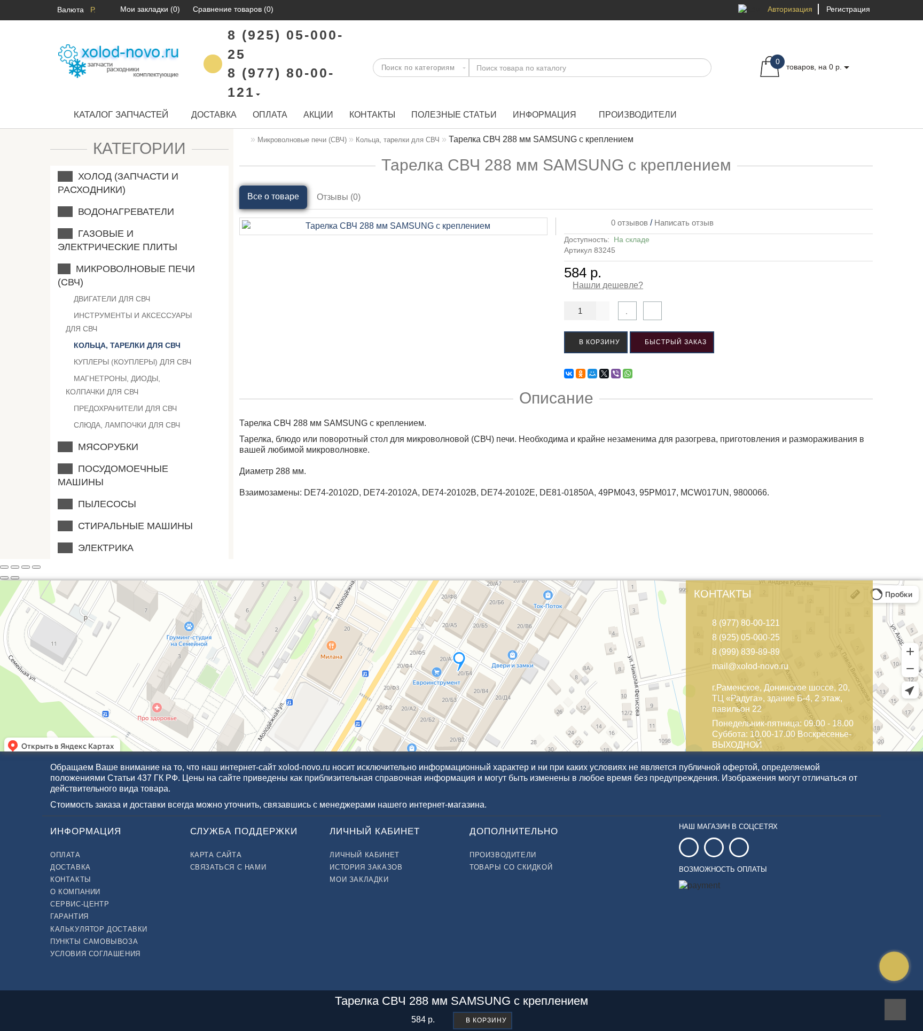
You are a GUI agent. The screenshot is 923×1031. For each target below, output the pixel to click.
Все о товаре (273, 196)
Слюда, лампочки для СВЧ (126, 425)
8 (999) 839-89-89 (746, 651)
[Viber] (616, 373)
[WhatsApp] (627, 373)
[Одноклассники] (580, 373)
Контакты (372, 114)
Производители (638, 114)
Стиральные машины (133, 526)
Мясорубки (105, 446)
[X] (604, 373)
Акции (318, 114)
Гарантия (69, 916)
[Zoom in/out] (36, 567)
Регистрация (848, 9)
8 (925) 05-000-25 (746, 637)
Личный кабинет (364, 855)
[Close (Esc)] (4, 567)
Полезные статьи (454, 114)
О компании (75, 892)
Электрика (103, 547)
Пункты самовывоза (94, 941)
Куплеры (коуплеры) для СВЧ (131, 362)
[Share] (15, 567)
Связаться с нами (228, 867)
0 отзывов (627, 222)
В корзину (598, 342)
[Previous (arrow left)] (4, 577)
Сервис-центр (79, 904)
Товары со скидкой (511, 867)
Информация (544, 114)
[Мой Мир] (592, 373)
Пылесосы (104, 504)
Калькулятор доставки (98, 929)
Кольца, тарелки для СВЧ (126, 345)
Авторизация (790, 9)
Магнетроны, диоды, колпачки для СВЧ (113, 385)
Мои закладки (359, 879)
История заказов (366, 867)
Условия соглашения (95, 954)
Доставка (214, 114)
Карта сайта (216, 855)
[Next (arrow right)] (15, 577)
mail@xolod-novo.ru (750, 666)
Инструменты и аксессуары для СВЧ (129, 322)
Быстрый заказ (675, 342)
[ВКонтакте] (569, 373)
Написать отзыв (684, 222)
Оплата (270, 114)
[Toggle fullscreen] (25, 567)
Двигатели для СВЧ (111, 298)
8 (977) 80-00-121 (746, 622)
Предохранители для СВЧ (124, 408)
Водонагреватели (123, 211)
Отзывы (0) (339, 196)
